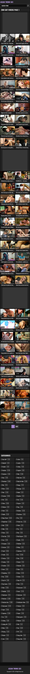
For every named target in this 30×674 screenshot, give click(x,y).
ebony (5, 533)
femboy (5, 562)
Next (17, 426)
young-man (21, 635)
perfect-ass (21, 522)
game (5, 569)
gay (5, 577)
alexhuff (5, 463)
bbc (4, 485)
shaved (20, 562)
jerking (5, 621)
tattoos (20, 577)
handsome (6, 595)
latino (20, 459)
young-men (21, 639)
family (5, 555)
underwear (21, 595)
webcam (20, 621)
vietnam (20, 606)
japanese (6, 613)
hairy (5, 588)
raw (19, 533)
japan (5, 610)
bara (5, 478)
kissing (5, 632)
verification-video (22, 602)
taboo (20, 569)
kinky (5, 628)
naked (20, 492)
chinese (5, 507)
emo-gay (6, 536)
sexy (20, 558)
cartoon (6, 496)
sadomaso (21, 551)
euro (5, 540)
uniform (20, 599)
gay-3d (5, 580)
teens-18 (20, 580)
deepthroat (6, 522)
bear (5, 492)
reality (20, 540)
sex (20, 555)
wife (19, 624)
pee (19, 518)
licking (20, 467)
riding (20, 547)
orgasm (20, 503)
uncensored (21, 588)
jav (4, 617)
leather (20, 463)
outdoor (21, 511)
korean (5, 635)
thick (20, 584)
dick (5, 525)
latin (5, 639)
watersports (21, 617)
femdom (5, 566)
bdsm (5, 489)
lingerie (20, 470)
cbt (4, 500)
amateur (6, 470)
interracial (6, 606)
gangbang (6, 573)
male (20, 474)
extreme (5, 547)
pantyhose (21, 514)
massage (20, 489)
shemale (20, 566)
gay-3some (6, 584)
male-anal (21, 478)
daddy (5, 514)
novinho (20, 496)
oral (20, 500)
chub (5, 511)
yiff (19, 632)
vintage (20, 610)
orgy (20, 507)
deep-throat (7, 518)
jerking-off (6, 624)
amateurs (6, 474)
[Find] (28, 5)
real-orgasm (21, 536)
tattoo (20, 573)
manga (20, 485)
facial (5, 551)
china (5, 503)
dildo (5, 529)
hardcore (6, 599)
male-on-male (22, 481)
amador (5, 467)
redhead (20, 544)
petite (20, 525)
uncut (20, 591)
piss (19, 529)
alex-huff (6, 459)
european (6, 544)
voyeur (20, 613)
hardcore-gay (7, 602)
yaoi (20, 628)
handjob (6, 591)
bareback (6, 481)
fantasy (5, 558)
